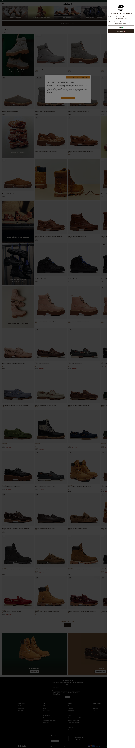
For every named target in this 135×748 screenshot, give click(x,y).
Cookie (62, 86)
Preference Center (61, 89)
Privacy (57, 86)
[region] (68, 89)
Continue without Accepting (78, 77)
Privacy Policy (81, 379)
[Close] (97, 365)
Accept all (68, 98)
